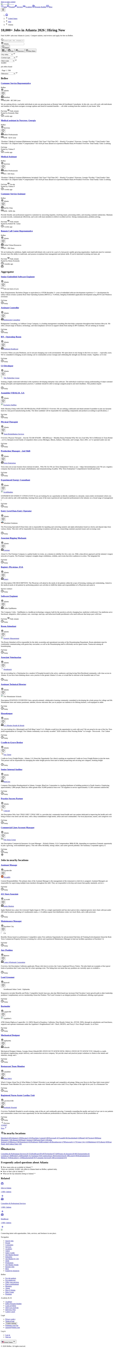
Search (6, 47)
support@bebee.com (12, 1327)
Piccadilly (7, 877)
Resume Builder (40, 7)
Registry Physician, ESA (12, 567)
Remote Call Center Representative (17, 231)
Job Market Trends (11, 1265)
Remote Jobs (9, 1267)
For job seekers (10, 1278)
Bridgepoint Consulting (12, 320)
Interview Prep (10, 1310)
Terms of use (9, 1321)
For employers (10, 1280)
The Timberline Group (11, 378)
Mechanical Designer (10, 1035)
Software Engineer (9, 596)
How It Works (10, 1290)
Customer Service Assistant (13, 194)
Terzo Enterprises (10, 463)
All (5, 51)
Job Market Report (11, 1255)
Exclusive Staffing (10, 405)
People (11, 7)
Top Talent (7, 755)
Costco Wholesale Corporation (14, 962)
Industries (8, 1257)
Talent (7, 1251)
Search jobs (9, 1241)
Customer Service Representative (16, 83)
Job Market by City (12, 1259)
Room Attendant (8, 626)
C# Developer (7, 366)
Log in (7, 1335)
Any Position (7, 950)
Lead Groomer (7, 977)
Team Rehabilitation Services (14, 434)
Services (20, 7)
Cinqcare (7, 811)
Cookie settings (11, 1323)
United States (12, 18)
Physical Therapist (9, 422)
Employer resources (12, 1271)
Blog (50, 7)
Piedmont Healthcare (11, 349)
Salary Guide (10, 1253)
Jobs (5, 7)
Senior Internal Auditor (11, 769)
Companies (9, 1245)
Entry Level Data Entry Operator (16, 511)
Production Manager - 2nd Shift (15, 451)
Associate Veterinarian (11, 657)
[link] (57, 99)
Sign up (8, 1337)
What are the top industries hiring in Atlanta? (18, 1174)
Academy (28, 7)
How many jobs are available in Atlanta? (17, 1167)
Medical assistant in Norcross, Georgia (18, 120)
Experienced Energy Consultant (15, 480)
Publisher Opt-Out (11, 1325)
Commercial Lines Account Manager (17, 827)
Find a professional (12, 1284)
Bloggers (8, 1286)
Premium (8, 1294)
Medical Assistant (9, 156)
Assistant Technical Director (13, 684)
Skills (7, 1261)
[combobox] (14, 40)
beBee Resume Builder (13, 1304)
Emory (6, 579)
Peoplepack (8, 669)
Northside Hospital (10, 1107)
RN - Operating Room (11, 337)
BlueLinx (7, 782)
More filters (32, 51)
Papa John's (8, 1078)
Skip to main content (8, 2)
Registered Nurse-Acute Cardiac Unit (18, 1095)
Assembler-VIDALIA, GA (12, 393)
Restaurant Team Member (13, 1066)
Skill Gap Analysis (11, 1308)
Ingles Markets (9, 906)
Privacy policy (10, 1319)
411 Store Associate (9, 894)
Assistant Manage (9, 865)
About (7, 1288)
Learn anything (10, 1306)
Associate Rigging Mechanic (13, 538)
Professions (9, 1263)
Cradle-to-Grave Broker (12, 742)
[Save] (3, 93)
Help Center (9, 1292)
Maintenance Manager (11, 921)
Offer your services (12, 1282)
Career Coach (10, 1312)
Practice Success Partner (12, 798)
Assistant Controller (10, 308)
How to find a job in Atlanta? (13, 1171)
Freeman (7, 550)
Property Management (11, 638)
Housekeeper (7, 713)
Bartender (5, 1006)
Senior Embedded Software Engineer (18, 277)
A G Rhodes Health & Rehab (14, 725)
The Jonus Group (10, 840)
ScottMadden (8, 492)
